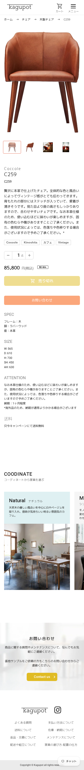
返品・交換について (23, 737)
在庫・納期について (61, 730)
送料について (23, 730)
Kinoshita (30, 242)
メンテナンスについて (61, 737)
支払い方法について (61, 722)
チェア (26, 19)
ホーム (8, 19)
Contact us (42, 677)
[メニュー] (73, 6)
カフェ (47, 242)
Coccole (12, 242)
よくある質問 (23, 722)
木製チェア (47, 19)
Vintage (63, 242)
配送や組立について (23, 745)
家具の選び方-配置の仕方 (61, 745)
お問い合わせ (42, 300)
